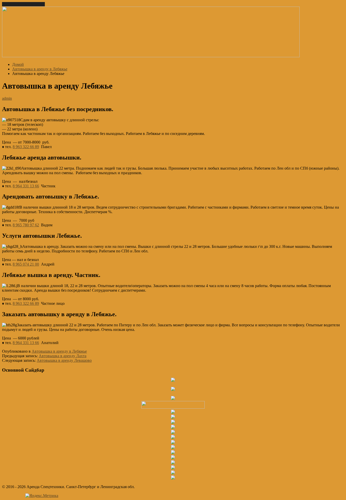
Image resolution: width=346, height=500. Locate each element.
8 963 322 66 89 (26, 147)
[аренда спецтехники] (151, 56)
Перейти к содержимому (23, 4)
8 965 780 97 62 (26, 225)
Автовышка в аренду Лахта (62, 356)
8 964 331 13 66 (26, 186)
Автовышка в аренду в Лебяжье (59, 351)
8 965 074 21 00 (26, 264)
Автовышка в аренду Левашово (64, 360)
